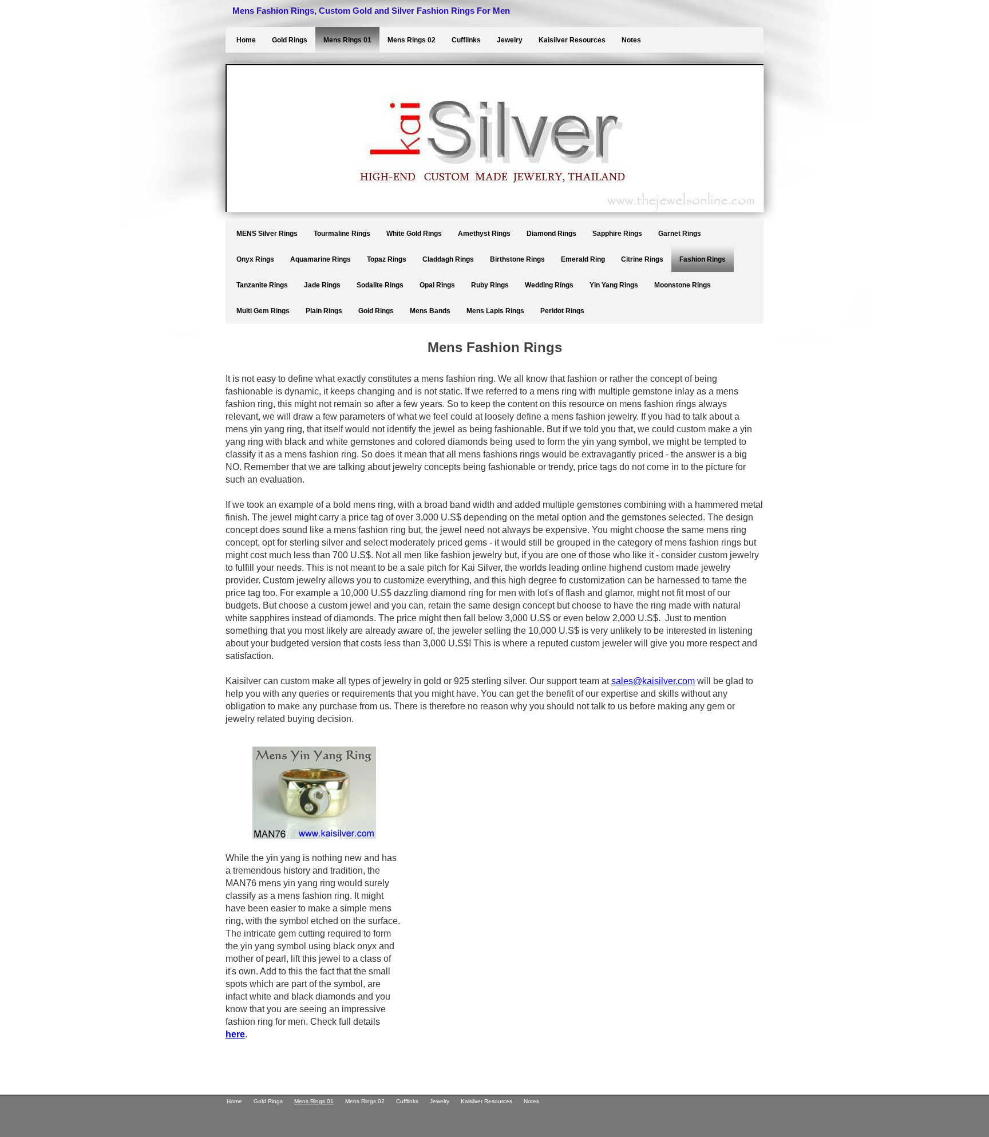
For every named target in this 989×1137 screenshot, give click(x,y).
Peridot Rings (562, 311)
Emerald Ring (583, 259)
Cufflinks (466, 40)
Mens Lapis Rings (495, 311)
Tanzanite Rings (262, 285)
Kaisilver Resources (572, 40)
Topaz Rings (386, 259)
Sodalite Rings (380, 285)
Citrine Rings (642, 259)
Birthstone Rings (517, 259)
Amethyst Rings (484, 234)
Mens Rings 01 (347, 40)
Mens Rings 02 (411, 40)
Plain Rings (324, 311)
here (235, 1034)
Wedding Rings (549, 285)
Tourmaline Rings (342, 234)
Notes (631, 40)
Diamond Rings (551, 234)
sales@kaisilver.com (653, 681)
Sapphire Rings (617, 234)
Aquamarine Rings (320, 259)
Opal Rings (437, 285)
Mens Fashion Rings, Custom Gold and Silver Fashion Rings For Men (371, 10)
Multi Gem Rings (263, 311)
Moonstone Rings (682, 285)
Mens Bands (430, 311)
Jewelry (510, 40)
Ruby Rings (490, 285)
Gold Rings (289, 40)
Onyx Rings (255, 259)
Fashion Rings (702, 259)
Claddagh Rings (448, 259)
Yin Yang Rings (614, 285)
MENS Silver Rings (267, 234)
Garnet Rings (679, 234)
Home (246, 40)
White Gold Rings (414, 234)
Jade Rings (322, 285)
